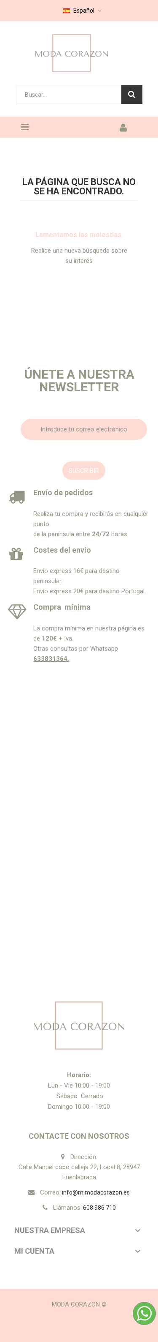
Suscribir (84, 471)
